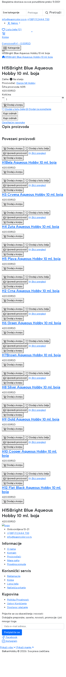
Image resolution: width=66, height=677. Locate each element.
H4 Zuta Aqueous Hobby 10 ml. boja (30, 226)
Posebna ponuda (16, 564)
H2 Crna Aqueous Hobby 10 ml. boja (30, 291)
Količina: (6, 94)
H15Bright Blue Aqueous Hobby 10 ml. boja (29, 56)
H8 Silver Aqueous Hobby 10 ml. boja (31, 387)
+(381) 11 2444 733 (38, 19)
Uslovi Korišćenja (17, 603)
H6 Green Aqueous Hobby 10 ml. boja (31, 323)
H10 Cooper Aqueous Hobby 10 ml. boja (29, 453)
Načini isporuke (16, 122)
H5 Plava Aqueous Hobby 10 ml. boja (31, 259)
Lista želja (12, 583)
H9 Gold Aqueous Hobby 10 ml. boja (30, 419)
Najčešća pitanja (16, 587)
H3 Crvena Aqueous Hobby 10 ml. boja (32, 194)
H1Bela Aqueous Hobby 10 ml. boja (29, 162)
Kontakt (11, 552)
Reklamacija (13, 576)
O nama (11, 548)
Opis (4, 122)
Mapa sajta (13, 560)
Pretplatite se (12, 632)
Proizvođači (14, 556)
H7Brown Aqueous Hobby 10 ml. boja (31, 355)
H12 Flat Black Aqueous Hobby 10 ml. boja (31, 489)
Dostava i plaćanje (17, 607)
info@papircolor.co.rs (14, 19)
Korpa (10, 579)
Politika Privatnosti (18, 599)
